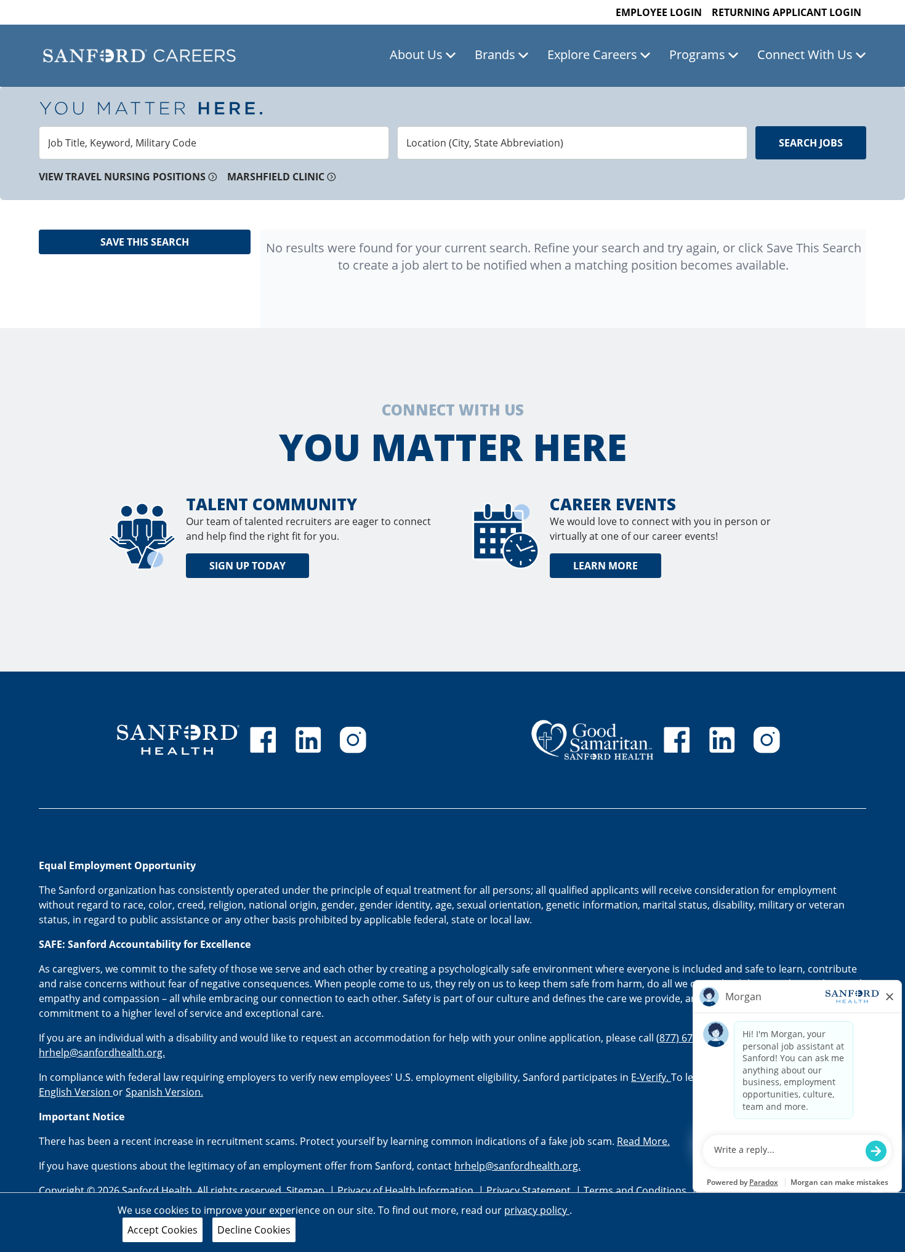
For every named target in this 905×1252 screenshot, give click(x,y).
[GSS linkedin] (722, 739)
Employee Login (659, 12)
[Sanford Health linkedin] (308, 739)
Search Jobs (811, 143)
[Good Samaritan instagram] (766, 740)
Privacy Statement (529, 1190)
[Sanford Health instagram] (352, 740)
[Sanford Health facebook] (263, 739)
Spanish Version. (164, 1092)
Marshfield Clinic (275, 176)
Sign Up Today (247, 565)
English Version (76, 1092)
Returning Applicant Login (786, 12)
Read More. (643, 1141)
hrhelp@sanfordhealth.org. (102, 1052)
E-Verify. (651, 1077)
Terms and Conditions (636, 1190)
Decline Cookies (254, 1230)
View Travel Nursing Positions (122, 176)
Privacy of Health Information (406, 1190)
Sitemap (305, 1190)
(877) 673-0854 (689, 1038)
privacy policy (536, 1210)
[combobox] (214, 142)
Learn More (605, 565)
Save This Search (144, 242)
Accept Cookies (162, 1230)
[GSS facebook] (677, 739)
